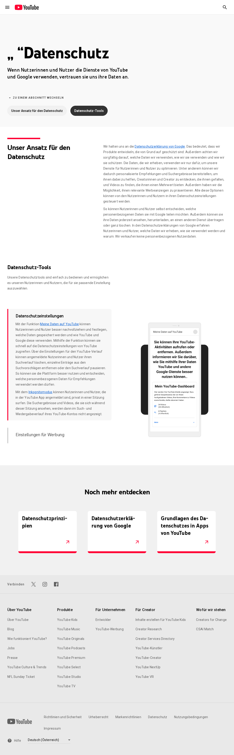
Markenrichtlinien (128, 717)
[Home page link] (27, 7)
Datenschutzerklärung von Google (160, 146)
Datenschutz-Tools (89, 111)
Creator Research (149, 629)
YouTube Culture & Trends (26, 667)
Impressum (52, 728)
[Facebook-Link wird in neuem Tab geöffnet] (56, 584)
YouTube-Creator (149, 658)
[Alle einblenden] (7, 7)
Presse (12, 658)
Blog (10, 629)
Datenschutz (157, 717)
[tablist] (59, 376)
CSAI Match (205, 629)
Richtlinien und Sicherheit (63, 717)
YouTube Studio (69, 677)
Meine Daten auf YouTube (59, 324)
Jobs (11, 648)
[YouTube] (19, 721)
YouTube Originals (70, 639)
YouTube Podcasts (71, 648)
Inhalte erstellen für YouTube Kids (161, 620)
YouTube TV (66, 686)
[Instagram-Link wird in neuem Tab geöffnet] (45, 584)
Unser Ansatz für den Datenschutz (37, 111)
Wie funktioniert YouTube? (27, 639)
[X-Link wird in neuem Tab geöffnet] (34, 584)
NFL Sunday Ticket (21, 677)
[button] (224, 7)
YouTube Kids (67, 620)
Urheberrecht (99, 717)
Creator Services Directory (155, 639)
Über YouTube (18, 620)
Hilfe (17, 740)
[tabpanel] (174, 379)
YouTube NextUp (148, 667)
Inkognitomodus (41, 392)
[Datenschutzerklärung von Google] (137, 542)
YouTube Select (69, 667)
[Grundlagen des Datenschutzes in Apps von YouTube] (206, 542)
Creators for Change (211, 620)
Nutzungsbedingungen (191, 717)
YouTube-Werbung (110, 629)
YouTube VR (145, 677)
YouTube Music (68, 629)
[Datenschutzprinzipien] (67, 542)
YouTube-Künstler (149, 648)
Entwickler (103, 620)
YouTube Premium (71, 658)
